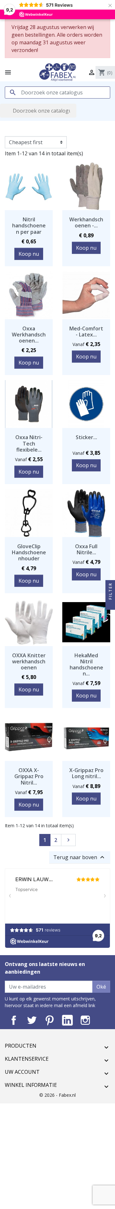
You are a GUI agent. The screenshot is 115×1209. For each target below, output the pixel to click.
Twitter (31, 1020)
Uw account (22, 1071)
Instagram (85, 1020)
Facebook (13, 1020)
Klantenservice (27, 1058)
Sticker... (86, 437)
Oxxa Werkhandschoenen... (29, 334)
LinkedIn (67, 1020)
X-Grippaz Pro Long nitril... (86, 773)
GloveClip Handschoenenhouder (29, 552)
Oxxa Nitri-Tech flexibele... (28, 443)
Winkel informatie (31, 1084)
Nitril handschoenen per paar (29, 225)
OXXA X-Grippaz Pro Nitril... (28, 776)
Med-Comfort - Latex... (86, 331)
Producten (20, 1045)
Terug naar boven (79, 857)
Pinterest (49, 1020)
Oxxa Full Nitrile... (86, 549)
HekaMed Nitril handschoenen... (86, 664)
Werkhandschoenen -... (86, 222)
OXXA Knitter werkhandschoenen (29, 661)
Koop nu (29, 253)
